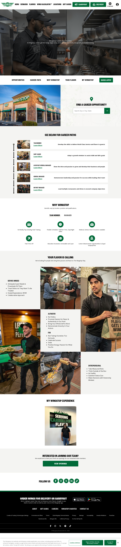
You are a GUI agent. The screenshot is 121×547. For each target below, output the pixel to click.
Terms (47, 515)
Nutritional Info (43, 519)
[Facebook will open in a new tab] (50, 526)
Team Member (54, 215)
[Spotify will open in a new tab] (65, 526)
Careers (55, 509)
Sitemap (81, 515)
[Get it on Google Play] (94, 500)
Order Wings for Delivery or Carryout (43, 498)
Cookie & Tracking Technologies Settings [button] (17, 515)
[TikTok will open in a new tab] (70, 526)
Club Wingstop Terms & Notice (61, 515)
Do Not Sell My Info (77, 519)
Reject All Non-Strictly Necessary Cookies (92, 542)
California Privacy (64, 519)
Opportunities (18, 80)
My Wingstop (88, 80)
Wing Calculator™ (44, 4)
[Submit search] (107, 111)
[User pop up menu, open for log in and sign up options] (117, 4)
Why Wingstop (53, 80)
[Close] (118, 542)
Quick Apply (106, 80)
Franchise (111, 515)
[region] (60, 543)
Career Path (35, 80)
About (34, 509)
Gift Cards (67, 4)
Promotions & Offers (37, 515)
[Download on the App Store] (79, 500)
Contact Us (84, 509)
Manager (68, 215)
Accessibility (90, 515)
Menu (17, 4)
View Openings (60, 464)
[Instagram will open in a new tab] (55, 526)
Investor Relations (101, 515)
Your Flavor (70, 80)
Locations (57, 4)
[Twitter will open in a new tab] (60, 526)
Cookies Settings (75, 542)
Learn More (38, 145)
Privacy (74, 515)
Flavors (32, 4)
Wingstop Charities (69, 509)
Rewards (24, 4)
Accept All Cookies (110, 542)
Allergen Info (53, 519)
